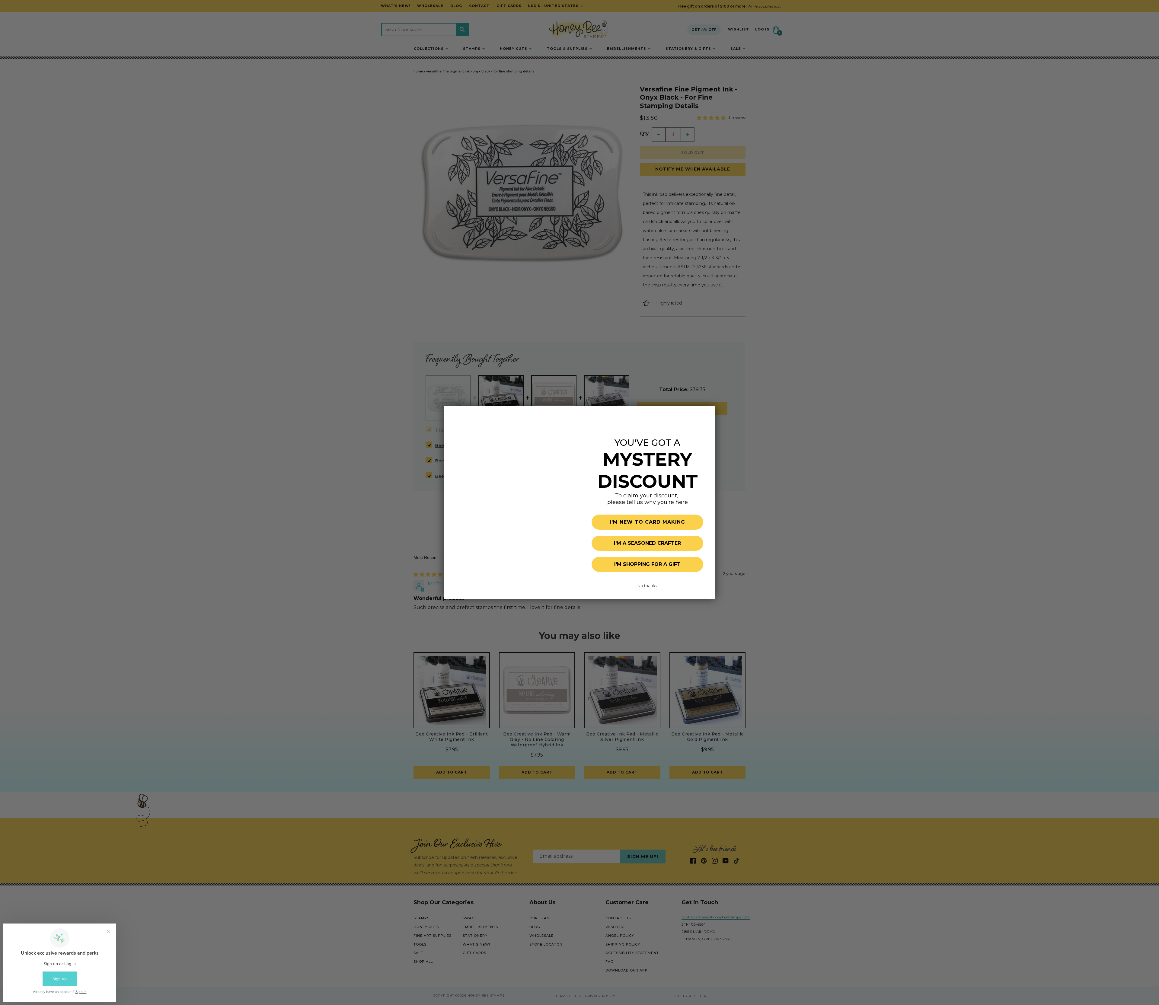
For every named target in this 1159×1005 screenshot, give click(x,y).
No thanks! (647, 585)
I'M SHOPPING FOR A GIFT (647, 564)
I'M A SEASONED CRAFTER (647, 543)
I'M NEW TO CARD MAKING (647, 522)
